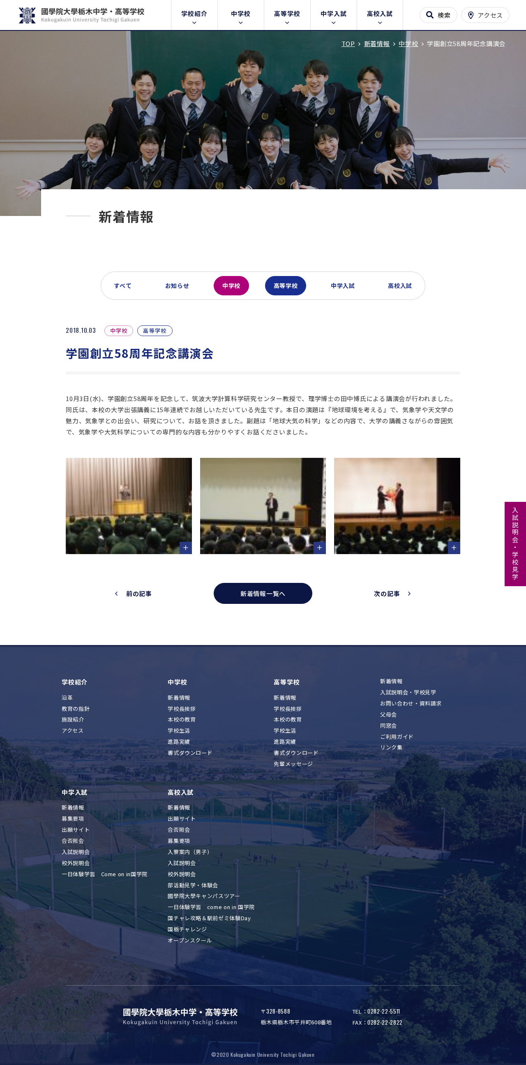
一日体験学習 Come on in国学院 (105, 874)
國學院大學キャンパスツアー (204, 896)
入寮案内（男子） (190, 852)
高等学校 (287, 13)
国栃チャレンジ (187, 929)
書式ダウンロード (190, 752)
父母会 (388, 714)
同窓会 (388, 725)
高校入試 (380, 13)
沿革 (67, 697)
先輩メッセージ (293, 764)
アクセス (73, 730)
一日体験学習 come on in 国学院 (211, 907)
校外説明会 (76, 863)
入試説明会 (76, 852)
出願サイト (76, 829)
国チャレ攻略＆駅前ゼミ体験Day (209, 918)
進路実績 (179, 741)
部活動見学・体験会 (193, 885)
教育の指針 (76, 708)
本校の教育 (182, 719)
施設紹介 (73, 719)
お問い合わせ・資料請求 (411, 703)
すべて (123, 285)
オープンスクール (190, 940)
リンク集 (391, 747)
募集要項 (73, 818)
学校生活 (179, 730)
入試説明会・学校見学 (515, 544)
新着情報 (179, 697)
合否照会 (73, 841)
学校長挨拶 (182, 708)
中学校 (240, 13)
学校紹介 (194, 13)
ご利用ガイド (397, 736)
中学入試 (333, 13)
